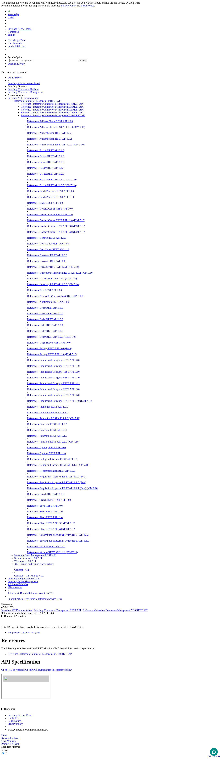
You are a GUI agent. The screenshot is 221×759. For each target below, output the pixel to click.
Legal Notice (87, 5)
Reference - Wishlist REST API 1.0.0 (46, 546)
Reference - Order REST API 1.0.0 (45, 319)
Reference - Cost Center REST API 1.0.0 (48, 243)
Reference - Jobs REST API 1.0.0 (44, 290)
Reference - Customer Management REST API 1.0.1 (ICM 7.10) (60, 272)
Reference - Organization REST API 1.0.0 (49, 342)
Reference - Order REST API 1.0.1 (45, 325)
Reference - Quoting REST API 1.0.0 (46, 447)
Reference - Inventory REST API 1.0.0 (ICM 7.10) (53, 284)
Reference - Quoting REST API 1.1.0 (46, 453)
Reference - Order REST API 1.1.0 (45, 331)
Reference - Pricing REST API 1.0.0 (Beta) (49, 348)
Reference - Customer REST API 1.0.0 (47, 255)
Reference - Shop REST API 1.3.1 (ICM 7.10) (51, 523)
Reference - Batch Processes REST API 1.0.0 (50, 191)
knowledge (13, 14)
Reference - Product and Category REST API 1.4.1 (53, 383)
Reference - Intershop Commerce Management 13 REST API (52, 106)
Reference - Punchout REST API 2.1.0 (47, 435)
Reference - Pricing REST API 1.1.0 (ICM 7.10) (52, 354)
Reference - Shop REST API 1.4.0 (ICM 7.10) (51, 529)
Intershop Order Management (23, 581)
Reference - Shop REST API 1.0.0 (45, 505)
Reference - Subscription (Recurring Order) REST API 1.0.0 (58, 534)
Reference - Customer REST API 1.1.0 (47, 261)
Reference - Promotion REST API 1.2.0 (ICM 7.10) (53, 418)
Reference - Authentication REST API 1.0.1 (49, 138)
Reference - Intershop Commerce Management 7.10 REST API (53, 115)
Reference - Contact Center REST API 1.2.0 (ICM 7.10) (56, 220)
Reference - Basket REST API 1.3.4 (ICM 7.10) (52, 179)
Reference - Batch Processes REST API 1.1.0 (50, 197)
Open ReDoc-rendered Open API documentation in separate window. (36, 669)
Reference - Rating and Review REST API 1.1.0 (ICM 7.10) (58, 465)
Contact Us (13, 31)
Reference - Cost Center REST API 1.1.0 (48, 249)
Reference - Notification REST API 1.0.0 (48, 301)
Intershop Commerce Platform (23, 89)
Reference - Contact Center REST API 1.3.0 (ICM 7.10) (56, 226)
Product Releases (16, 46)
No (6, 753)
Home (4, 735)
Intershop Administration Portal (24, 83)
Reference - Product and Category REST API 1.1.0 (53, 366)
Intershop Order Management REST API (35, 555)
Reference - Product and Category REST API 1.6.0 (53, 395)
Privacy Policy (68, 5)
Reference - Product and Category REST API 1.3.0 (53, 377)
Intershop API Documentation (23, 98)
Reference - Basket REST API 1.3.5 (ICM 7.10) (52, 185)
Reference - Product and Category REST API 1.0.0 (53, 360)
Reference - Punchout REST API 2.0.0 (47, 430)
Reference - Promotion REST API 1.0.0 (47, 406)
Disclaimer (9, 709)
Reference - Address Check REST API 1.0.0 (50, 121)
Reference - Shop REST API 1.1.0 (45, 511)
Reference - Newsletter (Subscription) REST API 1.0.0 (55, 296)
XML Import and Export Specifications (34, 564)
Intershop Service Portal (20, 29)
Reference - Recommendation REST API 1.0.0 (51, 470)
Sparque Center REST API (28, 558)
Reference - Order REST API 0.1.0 (45, 307)
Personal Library (16, 63)
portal (11, 17)
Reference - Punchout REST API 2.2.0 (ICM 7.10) (53, 441)
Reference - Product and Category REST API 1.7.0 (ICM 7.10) (59, 400)
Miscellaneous (15, 587)
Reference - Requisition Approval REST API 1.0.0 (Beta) (56, 476)
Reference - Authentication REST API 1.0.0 (49, 133)
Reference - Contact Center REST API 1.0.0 (50, 208)
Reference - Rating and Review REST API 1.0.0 (52, 459)
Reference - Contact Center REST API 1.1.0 (50, 214)
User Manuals (15, 43)
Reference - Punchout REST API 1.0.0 (47, 424)
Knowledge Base (16, 40)
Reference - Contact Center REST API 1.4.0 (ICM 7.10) (56, 232)
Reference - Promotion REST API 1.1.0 (47, 412)
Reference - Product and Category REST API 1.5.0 (53, 389)
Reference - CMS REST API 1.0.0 (45, 202)
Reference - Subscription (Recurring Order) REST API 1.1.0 (58, 540)
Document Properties (15, 616)
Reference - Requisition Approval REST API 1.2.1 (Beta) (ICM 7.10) (62, 488)
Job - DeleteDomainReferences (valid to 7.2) (30, 593)
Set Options (214, 756)
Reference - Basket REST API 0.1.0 (45, 150)
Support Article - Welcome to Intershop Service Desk (35, 599)
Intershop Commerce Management (25, 92)
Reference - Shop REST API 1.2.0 (45, 517)
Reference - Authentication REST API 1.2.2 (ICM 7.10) (55, 144)
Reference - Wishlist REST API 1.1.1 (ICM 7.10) (52, 552)
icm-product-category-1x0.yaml (24, 632)
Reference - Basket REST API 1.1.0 (45, 167)
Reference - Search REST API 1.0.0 (45, 494)
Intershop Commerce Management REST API (37, 101)
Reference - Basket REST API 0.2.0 (45, 156)
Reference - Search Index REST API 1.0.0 (49, 500)
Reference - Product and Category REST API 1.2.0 (53, 371)
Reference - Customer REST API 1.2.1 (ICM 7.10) (53, 267)
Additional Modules (18, 584)
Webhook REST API (25, 561)
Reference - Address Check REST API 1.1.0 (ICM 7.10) (56, 127)
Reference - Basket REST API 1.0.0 (45, 162)
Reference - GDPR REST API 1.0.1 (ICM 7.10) (52, 278)
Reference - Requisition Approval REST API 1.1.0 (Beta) (56, 482)
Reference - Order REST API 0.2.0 (45, 313)
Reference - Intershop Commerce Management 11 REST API (52, 112)
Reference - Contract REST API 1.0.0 (46, 237)
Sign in (11, 34)
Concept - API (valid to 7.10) (29, 575)
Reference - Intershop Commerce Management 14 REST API (52, 103)
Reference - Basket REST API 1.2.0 (45, 173)
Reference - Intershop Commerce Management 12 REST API (52, 109)
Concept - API (21, 569)
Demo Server (14, 77)
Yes (6, 750)
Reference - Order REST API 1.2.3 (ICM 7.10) (51, 336)
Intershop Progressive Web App (24, 578)
